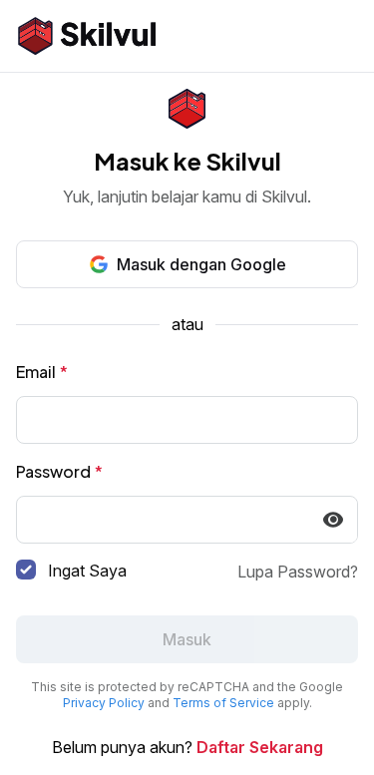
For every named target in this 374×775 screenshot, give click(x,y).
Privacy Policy (104, 702)
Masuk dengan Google (201, 264)
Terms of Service (223, 702)
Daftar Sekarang (259, 747)
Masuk (187, 639)
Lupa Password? (297, 571)
